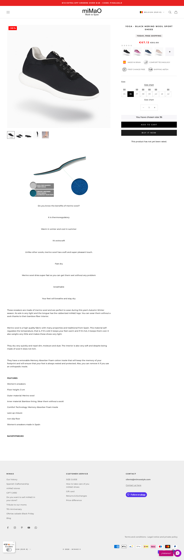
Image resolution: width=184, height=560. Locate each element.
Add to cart (149, 125)
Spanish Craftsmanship (17, 484)
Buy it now (149, 133)
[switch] (9, 549)
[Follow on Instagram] (14, 527)
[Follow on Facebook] (7, 527)
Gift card (70, 491)
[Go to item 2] (19, 135)
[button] (170, 553)
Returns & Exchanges (76, 496)
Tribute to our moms (16, 505)
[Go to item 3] (28, 135)
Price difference (74, 500)
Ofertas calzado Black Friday (20, 513)
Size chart (149, 85)
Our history (11, 479)
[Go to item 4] (37, 135)
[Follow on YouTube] (28, 527)
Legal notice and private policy (162, 537)
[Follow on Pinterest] (21, 527)
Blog (8, 518)
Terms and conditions (135, 537)
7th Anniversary (14, 509)
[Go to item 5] (45, 135)
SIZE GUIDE (71, 479)
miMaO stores (13, 488)
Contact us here (133, 485)
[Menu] (13, 542)
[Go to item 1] (11, 135)
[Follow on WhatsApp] (35, 527)
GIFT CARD (11, 493)
